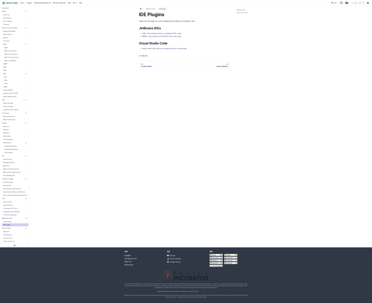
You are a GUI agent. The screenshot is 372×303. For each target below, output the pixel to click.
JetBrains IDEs (240, 10)
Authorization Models (41, 3)
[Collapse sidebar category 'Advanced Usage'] (26, 178)
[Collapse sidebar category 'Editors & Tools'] (26, 218)
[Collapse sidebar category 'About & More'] (26, 228)
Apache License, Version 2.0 (207, 291)
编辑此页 (144, 56)
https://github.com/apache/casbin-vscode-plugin (169, 48)
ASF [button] (74, 3)
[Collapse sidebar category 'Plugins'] (26, 123)
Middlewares (128, 265)
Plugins (29, 3)
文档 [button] (21, 3)
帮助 (80, 3)
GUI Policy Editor (58, 3)
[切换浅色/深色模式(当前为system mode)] (368, 2)
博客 (69, 3)
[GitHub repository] (341, 3)
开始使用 (127, 255)
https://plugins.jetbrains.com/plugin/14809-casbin (164, 33)
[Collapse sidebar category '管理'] (26, 198)
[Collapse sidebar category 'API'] (26, 155)
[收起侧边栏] (14, 245)
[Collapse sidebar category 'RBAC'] (26, 44)
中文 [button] (334, 3)
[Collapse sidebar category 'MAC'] (26, 73)
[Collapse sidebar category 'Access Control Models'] (26, 27)
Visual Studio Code (242, 12)
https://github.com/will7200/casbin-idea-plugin (164, 36)
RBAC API (127, 262)
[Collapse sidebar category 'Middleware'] (26, 142)
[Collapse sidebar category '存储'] (26, 99)
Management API (130, 259)
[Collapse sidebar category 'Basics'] (26, 11)
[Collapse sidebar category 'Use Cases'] (26, 113)
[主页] (141, 8)
